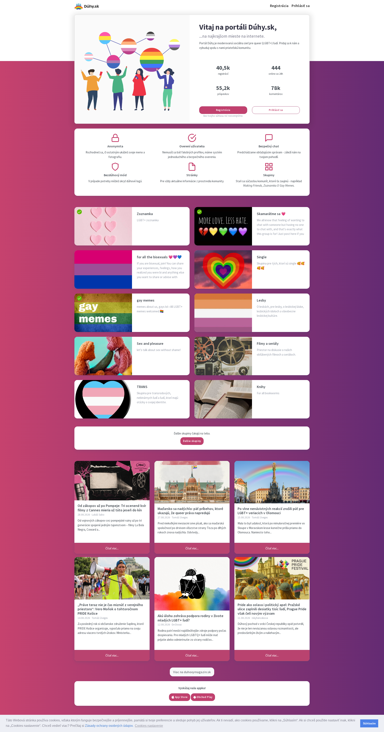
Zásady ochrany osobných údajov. (109, 725)
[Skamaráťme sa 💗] (223, 226)
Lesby (261, 300)
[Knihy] (223, 399)
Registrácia (279, 5)
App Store (181, 697)
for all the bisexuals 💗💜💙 (159, 257)
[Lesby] (223, 313)
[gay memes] (103, 313)
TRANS (142, 386)
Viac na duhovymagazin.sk (192, 672)
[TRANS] (103, 399)
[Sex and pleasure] (103, 356)
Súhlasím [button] (369, 723)
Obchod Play (204, 697)
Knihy (261, 386)
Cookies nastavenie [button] (149, 725)
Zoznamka (145, 213)
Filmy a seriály (268, 343)
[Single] (223, 269)
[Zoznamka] (103, 226)
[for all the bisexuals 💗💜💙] (103, 269)
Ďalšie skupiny (192, 441)
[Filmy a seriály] (223, 356)
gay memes (145, 300)
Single (262, 257)
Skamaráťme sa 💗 (271, 213)
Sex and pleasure (150, 343)
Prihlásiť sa (301, 5)
